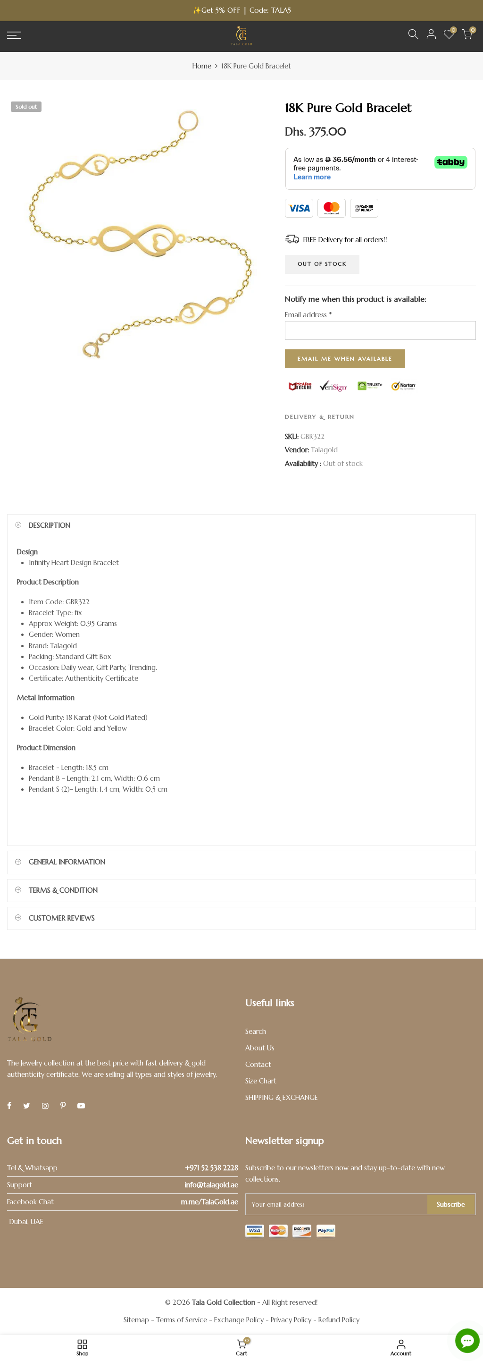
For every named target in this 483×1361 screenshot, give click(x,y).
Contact (258, 1064)
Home (201, 66)
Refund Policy (338, 1320)
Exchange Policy (239, 1320)
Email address (308, 315)
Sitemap (136, 1320)
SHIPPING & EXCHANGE (281, 1097)
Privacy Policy (291, 1320)
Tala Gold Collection (223, 1302)
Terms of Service (181, 1320)
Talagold (324, 450)
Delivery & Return (320, 416)
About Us (260, 1048)
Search (255, 1031)
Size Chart (260, 1081)
